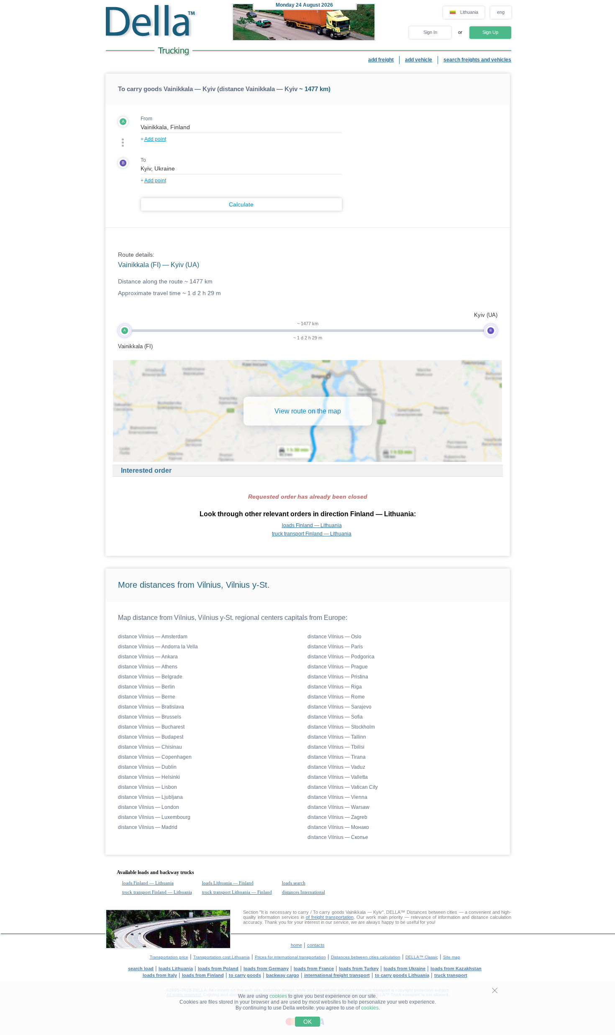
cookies (278, 996)
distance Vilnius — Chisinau (150, 747)
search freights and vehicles (477, 60)
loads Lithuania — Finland (228, 882)
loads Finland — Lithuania (312, 525)
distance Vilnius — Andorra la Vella (158, 647)
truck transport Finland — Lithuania (311, 534)
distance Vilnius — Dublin (147, 767)
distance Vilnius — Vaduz (336, 767)
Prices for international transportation (290, 957)
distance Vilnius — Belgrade (150, 677)
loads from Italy (160, 975)
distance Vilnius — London (148, 807)
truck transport (450, 975)
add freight (381, 60)
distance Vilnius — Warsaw (338, 807)
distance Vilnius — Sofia (335, 717)
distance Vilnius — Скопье (338, 837)
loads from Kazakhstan (456, 968)
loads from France (314, 968)
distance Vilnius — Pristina (338, 677)
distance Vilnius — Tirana (337, 757)
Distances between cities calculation (365, 957)
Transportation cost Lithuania (221, 957)
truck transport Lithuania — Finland (237, 892)
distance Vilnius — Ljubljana (150, 797)
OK (307, 1021)
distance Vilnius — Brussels (149, 717)
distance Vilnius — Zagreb (337, 817)
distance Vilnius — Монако (338, 827)
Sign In (430, 32)
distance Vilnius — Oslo (334, 637)
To (143, 160)
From (146, 119)
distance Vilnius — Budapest (150, 737)
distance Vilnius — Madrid (147, 827)
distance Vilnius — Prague (338, 667)
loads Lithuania (176, 968)
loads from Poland (218, 968)
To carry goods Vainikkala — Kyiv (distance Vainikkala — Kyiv (207, 88)
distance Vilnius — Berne (146, 697)
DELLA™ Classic (421, 957)
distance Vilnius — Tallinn (337, 737)
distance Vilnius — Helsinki (149, 777)
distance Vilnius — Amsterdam (152, 637)
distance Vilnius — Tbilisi (336, 747)
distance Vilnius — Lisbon (147, 787)
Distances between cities (432, 912)
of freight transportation (330, 917)
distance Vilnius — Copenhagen (155, 757)
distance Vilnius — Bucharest (151, 727)
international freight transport (337, 975)
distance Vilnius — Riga (335, 687)
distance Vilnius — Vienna (337, 797)
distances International (303, 892)
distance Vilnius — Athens (147, 667)
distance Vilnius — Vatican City (343, 787)
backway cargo (282, 975)
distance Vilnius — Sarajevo (340, 707)
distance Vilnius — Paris (335, 647)
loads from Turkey (359, 968)
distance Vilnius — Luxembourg (154, 817)
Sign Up (490, 32)
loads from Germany (266, 968)
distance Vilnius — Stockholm (341, 727)
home (296, 945)
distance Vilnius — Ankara (148, 657)
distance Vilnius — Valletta (338, 777)
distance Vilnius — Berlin (146, 687)
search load (141, 968)
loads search (293, 882)
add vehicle (418, 60)
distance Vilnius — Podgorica (341, 657)
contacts (316, 945)
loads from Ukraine (404, 968)
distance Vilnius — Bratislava (151, 707)
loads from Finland (203, 975)
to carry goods (245, 975)
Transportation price (169, 957)
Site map (451, 957)
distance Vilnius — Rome (336, 697)
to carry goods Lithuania (402, 975)
